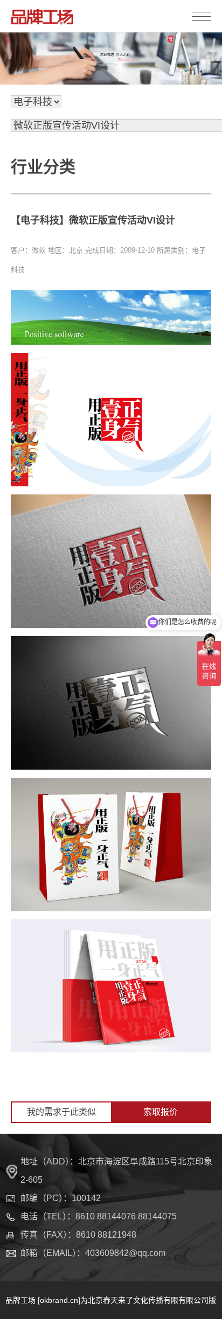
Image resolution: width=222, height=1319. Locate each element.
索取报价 (160, 1111)
